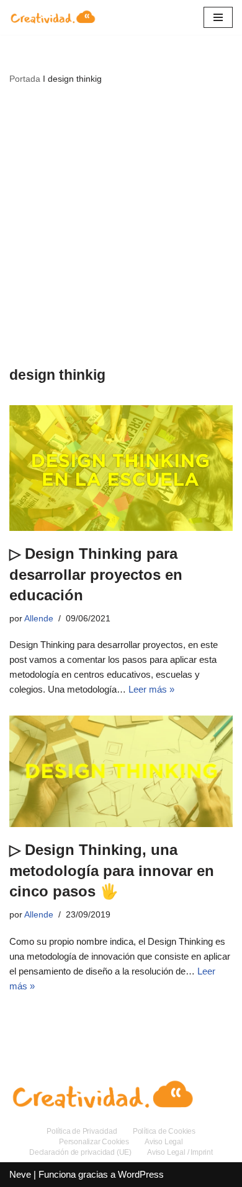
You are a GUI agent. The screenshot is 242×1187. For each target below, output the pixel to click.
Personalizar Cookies (94, 1141)
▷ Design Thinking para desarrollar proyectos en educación (95, 574)
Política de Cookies (164, 1131)
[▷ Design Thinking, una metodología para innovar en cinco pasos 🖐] (121, 771)
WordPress (141, 1174)
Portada (24, 79)
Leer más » (151, 689)
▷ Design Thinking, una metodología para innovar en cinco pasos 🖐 (111, 870)
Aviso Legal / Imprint (180, 1152)
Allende (38, 618)
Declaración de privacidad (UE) (80, 1152)
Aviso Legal (164, 1141)
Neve (20, 1174)
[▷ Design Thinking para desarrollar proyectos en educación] (121, 468)
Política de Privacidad (82, 1131)
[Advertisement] (121, 225)
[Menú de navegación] (218, 17)
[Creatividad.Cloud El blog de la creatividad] (52, 17)
